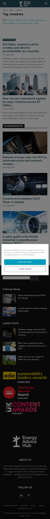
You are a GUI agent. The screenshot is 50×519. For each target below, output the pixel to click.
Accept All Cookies (25, 262)
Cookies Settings (25, 269)
